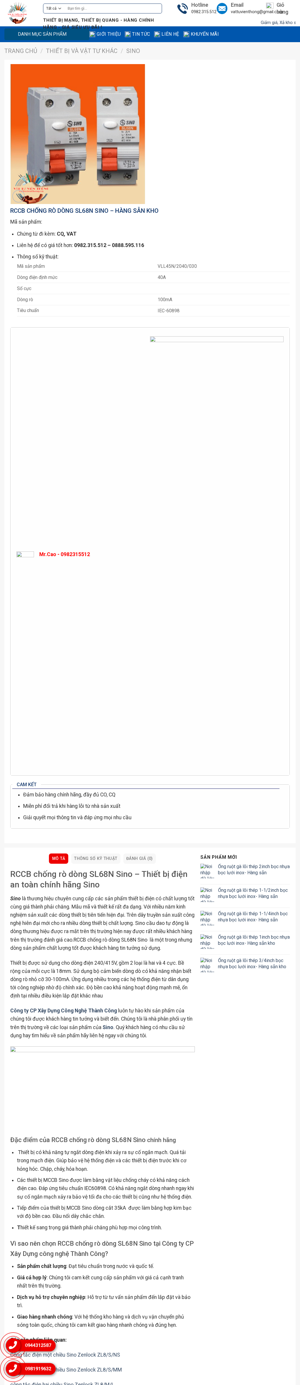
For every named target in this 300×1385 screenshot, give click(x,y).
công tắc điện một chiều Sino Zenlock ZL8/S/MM (66, 1370)
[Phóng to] (18, 196)
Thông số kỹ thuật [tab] (95, 858)
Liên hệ (170, 34)
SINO (133, 50)
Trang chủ (20, 50)
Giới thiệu (109, 34)
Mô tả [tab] (58, 858)
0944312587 (38, 1345)
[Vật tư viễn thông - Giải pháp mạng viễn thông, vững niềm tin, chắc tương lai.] (19, 13)
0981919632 (38, 1369)
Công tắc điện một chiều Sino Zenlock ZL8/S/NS (65, 1355)
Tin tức (141, 34)
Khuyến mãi (205, 34)
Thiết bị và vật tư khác (81, 50)
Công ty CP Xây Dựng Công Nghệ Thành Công (63, 1011)
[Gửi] (156, 8)
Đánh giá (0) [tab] (139, 858)
